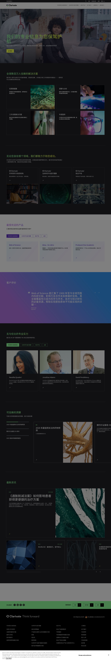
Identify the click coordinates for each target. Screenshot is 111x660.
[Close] (108, 655)
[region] (55, 655)
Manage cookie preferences (85, 655)
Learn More (8, 658)
